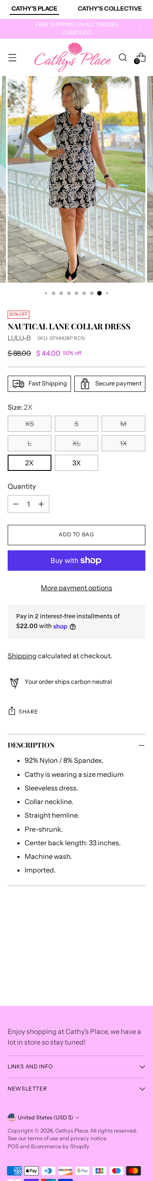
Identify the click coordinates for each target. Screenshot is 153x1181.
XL (76, 443)
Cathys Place (71, 1130)
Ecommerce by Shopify (60, 1146)
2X (29, 463)
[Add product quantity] (41, 504)
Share (28, 711)
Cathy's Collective (110, 8)
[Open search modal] (122, 57)
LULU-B (19, 338)
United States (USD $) (45, 1117)
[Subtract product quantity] (15, 504)
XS (29, 423)
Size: (20, 407)
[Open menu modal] (12, 57)
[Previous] (12, 29)
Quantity (22, 486)
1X (123, 443)
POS (13, 1146)
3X (76, 463)
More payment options (76, 587)
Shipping (22, 655)
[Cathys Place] (73, 57)
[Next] (140, 29)
